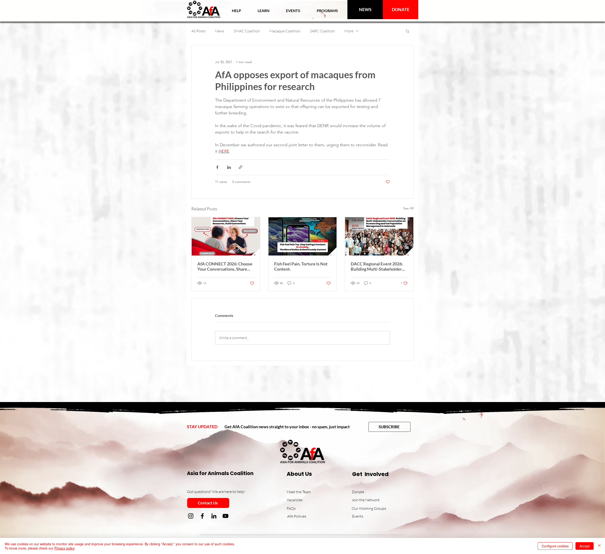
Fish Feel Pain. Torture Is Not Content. (301, 266)
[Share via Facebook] (217, 167)
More (348, 31)
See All (408, 208)
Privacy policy (64, 548)
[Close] (599, 546)
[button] (263, 10)
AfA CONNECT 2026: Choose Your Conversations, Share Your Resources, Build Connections (224, 266)
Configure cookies (555, 546)
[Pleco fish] (302, 236)
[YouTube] (225, 515)
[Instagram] (190, 515)
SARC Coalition (322, 31)
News (219, 31)
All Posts (198, 31)
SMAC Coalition (247, 31)
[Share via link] (240, 167)
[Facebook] (202, 515)
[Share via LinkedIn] (229, 167)
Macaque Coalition (284, 31)
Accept (584, 546)
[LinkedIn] (213, 515)
